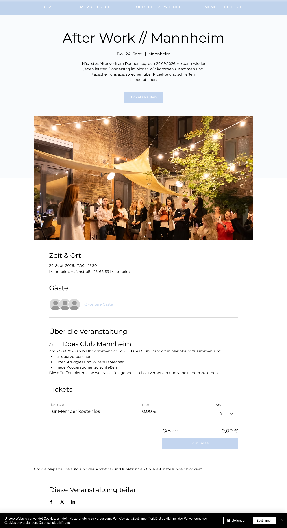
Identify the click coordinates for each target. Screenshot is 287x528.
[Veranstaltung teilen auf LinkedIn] (73, 502)
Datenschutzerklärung (54, 522)
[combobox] (227, 413)
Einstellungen (236, 520)
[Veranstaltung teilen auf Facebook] (51, 502)
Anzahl (221, 405)
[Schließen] (281, 520)
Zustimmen (264, 520)
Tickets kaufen (143, 97)
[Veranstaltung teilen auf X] (62, 502)
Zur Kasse (200, 443)
